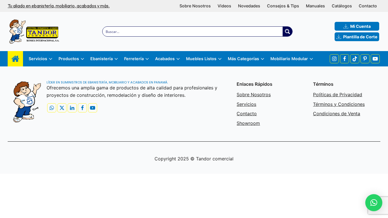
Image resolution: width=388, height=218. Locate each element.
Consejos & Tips (283, 5)
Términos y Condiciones (339, 104)
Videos (224, 5)
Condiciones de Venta (336, 113)
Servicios (246, 104)
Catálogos (342, 5)
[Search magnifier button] (287, 31)
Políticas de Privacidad (337, 94)
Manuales (315, 5)
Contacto (368, 5)
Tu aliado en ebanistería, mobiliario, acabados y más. (59, 6)
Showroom (248, 123)
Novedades (249, 5)
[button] (373, 202)
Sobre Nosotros (195, 5)
